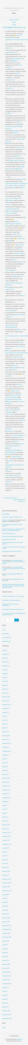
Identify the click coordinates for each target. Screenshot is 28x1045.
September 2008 (6, 937)
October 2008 (6, 933)
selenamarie (9, 460)
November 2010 (6, 836)
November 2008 (6, 929)
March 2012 (5, 774)
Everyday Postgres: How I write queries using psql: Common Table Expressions (13, 586)
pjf (25, 217)
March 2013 (5, 731)
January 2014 (5, 700)
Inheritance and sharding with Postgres (12, 536)
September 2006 (6, 1018)
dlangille (14, 61)
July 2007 (4, 991)
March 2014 (5, 693)
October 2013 (6, 708)
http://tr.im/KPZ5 (10, 410)
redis (14, 158)
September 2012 (6, 751)
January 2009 (5, 921)
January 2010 (5, 875)
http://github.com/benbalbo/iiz (13, 450)
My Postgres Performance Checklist (11, 551)
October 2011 (6, 794)
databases (18, 168)
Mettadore (9, 401)
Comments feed (6, 637)
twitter (14, 22)
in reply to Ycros (14, 391)
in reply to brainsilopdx (11, 209)
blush (17, 401)
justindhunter (10, 431)
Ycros (7, 386)
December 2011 (6, 786)
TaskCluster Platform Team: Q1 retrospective (10, 604)
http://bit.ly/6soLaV (17, 58)
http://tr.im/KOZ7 (10, 198)
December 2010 (6, 832)
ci (13, 399)
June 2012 (5, 762)
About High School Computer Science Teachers (12, 525)
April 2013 (5, 728)
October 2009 (6, 886)
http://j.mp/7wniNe (10, 325)
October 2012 (6, 747)
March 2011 (5, 821)
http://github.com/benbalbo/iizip (14, 465)
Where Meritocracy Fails (8, 533)
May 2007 (5, 999)
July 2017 (4, 650)
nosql (21, 160)
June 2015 (5, 669)
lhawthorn (18, 329)
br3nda (13, 187)
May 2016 (5, 658)
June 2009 (5, 902)
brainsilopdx (9, 200)
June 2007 (5, 995)
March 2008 (5, 960)
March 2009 (5, 914)
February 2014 (6, 697)
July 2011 (4, 805)
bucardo (20, 437)
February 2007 (6, 1011)
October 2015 (6, 666)
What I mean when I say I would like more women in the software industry (13, 529)
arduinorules (9, 80)
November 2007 (6, 976)
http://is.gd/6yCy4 (10, 270)
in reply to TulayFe (15, 456)
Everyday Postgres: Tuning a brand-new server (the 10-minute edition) (13, 561)
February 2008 (6, 964)
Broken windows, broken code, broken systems (12, 543)
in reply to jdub (20, 147)
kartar (8, 287)
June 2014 (5, 681)
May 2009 (5, 906)
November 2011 (6, 790)
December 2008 (6, 925)
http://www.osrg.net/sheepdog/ (13, 126)
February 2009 (6, 918)
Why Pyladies (5, 514)
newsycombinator (11, 327)
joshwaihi (20, 179)
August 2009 (5, 894)
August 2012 (5, 755)
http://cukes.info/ (20, 346)
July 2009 (4, 898)
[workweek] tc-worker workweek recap (12, 609)
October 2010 (6, 840)
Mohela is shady (6, 520)
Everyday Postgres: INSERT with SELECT (12, 574)
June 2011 (5, 809)
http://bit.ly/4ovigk (18, 253)
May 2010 (5, 859)
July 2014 (4, 677)
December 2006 (6, 1014)
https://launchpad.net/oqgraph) (13, 283)
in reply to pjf (15, 234)
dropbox (14, 452)
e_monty (10, 414)
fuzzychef (21, 166)
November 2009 (6, 883)
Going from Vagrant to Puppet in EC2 (12, 517)
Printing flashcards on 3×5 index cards (13, 579)
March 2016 (5, 662)
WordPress (20, 1039)
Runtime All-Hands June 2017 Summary (13, 596)
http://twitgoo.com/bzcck (12, 446)
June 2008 (5, 949)
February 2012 (6, 778)
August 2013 (5, 712)
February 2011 (6, 824)
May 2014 (5, 685)
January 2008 (5, 968)
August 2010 (5, 848)
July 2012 (4, 759)
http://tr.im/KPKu (20, 314)
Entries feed (5, 633)
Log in (4, 629)
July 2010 (4, 852)
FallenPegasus (15, 130)
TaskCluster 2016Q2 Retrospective (11, 600)
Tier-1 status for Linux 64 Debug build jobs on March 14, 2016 (13, 613)
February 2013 (6, 735)
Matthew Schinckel (7, 584)
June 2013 (5, 720)
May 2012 (5, 766)
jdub (7, 143)
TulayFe (8, 454)
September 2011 (6, 797)
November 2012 (6, 743)
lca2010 (19, 35)
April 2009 (5, 910)
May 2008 (5, 952)
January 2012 (5, 782)
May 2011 (5, 813)
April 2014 (5, 689)
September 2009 (6, 890)
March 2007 (5, 1007)
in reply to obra (18, 245)
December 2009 (6, 879)
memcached (21, 139)
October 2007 (6, 980)
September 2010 (6, 844)
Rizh (20, 1041)
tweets (14, 24)
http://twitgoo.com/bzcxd (12, 475)
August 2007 (5, 987)
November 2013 (6, 704)
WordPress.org (6, 641)
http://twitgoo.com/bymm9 (12, 223)
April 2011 (5, 817)
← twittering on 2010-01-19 (10, 498)
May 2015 (5, 673)
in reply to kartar (17, 357)
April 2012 (5, 770)
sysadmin (8, 52)
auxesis (14, 367)
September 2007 (6, 983)
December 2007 (6, 972)
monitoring (18, 399)
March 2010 (5, 867)
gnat (7, 484)
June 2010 (5, 856)
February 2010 (6, 871)
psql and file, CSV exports (9, 539)
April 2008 (5, 956)
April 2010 (5, 863)
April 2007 (5, 1003)
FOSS (19, 249)
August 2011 (5, 801)
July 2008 (4, 945)
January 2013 (5, 739)
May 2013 (5, 724)
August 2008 (5, 941)
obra (7, 240)
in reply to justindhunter (17, 435)
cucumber (22, 367)
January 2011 (5, 828)
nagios (8, 369)
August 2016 (5, 654)
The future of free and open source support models (13, 547)
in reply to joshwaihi (18, 185)
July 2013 (4, 716)
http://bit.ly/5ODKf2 (15, 395)
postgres (14, 276)
